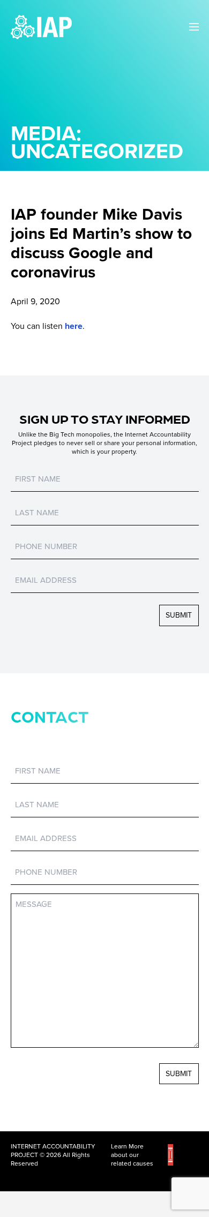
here (74, 326)
